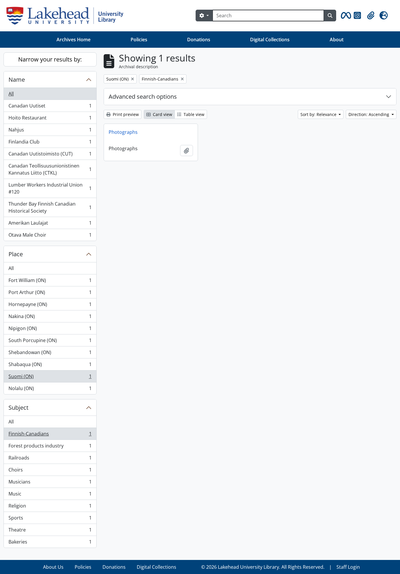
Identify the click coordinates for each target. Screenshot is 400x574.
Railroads (50, 459)
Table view (193, 114)
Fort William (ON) (50, 281)
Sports (50, 519)
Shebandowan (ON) (50, 353)
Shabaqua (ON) (50, 365)
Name (16, 79)
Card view (162, 114)
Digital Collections (270, 39)
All (11, 93)
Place (15, 254)
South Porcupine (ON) (50, 341)
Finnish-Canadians (50, 435)
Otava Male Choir (50, 236)
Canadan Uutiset (50, 107)
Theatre (50, 531)
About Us (53, 567)
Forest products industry (50, 447)
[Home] (67, 15)
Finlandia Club (50, 143)
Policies (139, 39)
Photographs (123, 132)
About (336, 39)
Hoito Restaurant (50, 119)
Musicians (50, 483)
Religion (50, 507)
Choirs (50, 471)
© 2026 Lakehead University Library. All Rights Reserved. (262, 567)
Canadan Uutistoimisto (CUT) (50, 155)
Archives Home (73, 39)
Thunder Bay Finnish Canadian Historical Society (50, 207)
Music (50, 495)
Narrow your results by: (50, 59)
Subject (18, 407)
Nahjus (50, 131)
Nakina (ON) (50, 317)
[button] (345, 15)
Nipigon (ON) (50, 329)
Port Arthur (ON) (50, 293)
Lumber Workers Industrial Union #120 (50, 188)
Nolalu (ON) (50, 389)
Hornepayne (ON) (50, 305)
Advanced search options (143, 96)
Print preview (125, 114)
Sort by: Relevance (319, 114)
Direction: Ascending (369, 114)
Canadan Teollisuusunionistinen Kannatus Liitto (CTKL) (50, 169)
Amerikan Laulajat (50, 224)
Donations (198, 39)
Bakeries (50, 543)
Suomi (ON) (50, 377)
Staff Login (348, 567)
